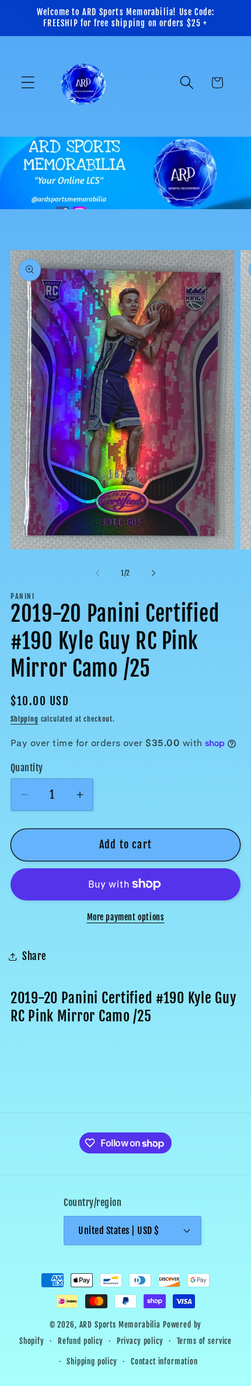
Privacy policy (140, 1341)
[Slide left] (97, 572)
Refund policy (80, 1341)
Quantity (27, 768)
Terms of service (204, 1341)
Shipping (25, 719)
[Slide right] (153, 572)
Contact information (164, 1361)
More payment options (126, 917)
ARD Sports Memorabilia (120, 1324)
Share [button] (34, 956)
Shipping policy (92, 1361)
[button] (28, 82)
